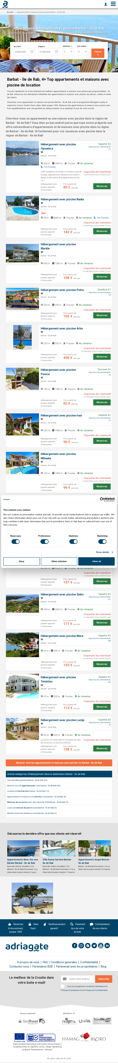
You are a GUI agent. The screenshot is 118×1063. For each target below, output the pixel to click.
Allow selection (59, 561)
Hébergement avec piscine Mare (62, 636)
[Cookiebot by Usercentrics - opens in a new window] (102, 499)
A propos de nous (28, 962)
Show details (102, 552)
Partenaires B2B (42, 966)
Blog (103, 966)
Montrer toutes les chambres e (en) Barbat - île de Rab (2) (32, 813)
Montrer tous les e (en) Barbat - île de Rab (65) (34, 785)
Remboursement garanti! (56, 926)
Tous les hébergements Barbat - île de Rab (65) (27, 780)
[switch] (44, 541)
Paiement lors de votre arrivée (78, 928)
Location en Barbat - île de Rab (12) (28, 791)
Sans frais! (34, 926)
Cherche (97, 53)
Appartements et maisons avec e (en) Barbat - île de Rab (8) (36, 796)
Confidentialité (89, 962)
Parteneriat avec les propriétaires (77, 966)
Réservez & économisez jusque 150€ (15, 928)
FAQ (45, 962)
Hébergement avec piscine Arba (62, 328)
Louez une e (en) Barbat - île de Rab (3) (32, 808)
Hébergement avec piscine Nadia (62, 199)
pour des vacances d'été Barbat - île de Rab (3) (37, 802)
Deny (21, 561)
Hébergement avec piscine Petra (62, 290)
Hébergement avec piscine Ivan (61, 415)
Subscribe (103, 979)
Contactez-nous (19, 966)
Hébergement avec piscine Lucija (62, 720)
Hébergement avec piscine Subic (62, 594)
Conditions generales (64, 962)
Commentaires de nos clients (101, 926)
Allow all (96, 561)
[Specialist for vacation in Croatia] (26, 947)
